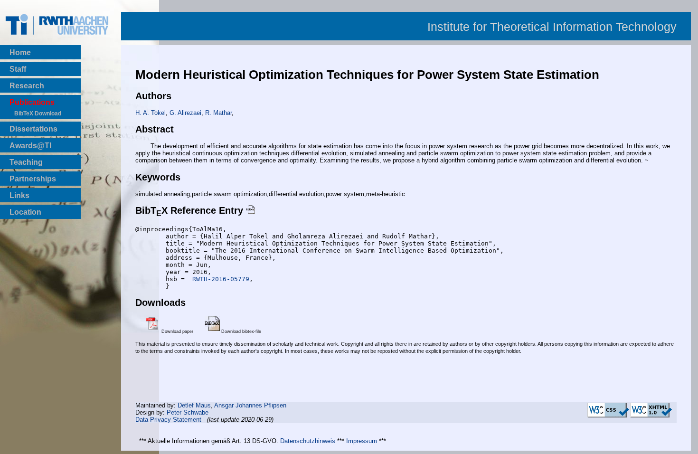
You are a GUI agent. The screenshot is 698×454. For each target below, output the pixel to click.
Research (26, 86)
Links (19, 195)
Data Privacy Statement (168, 419)
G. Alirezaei (185, 112)
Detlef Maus (194, 405)
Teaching (26, 162)
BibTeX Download (37, 113)
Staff (17, 69)
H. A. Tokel (150, 112)
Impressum (361, 441)
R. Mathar (218, 112)
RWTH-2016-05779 (219, 279)
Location (25, 212)
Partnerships (32, 179)
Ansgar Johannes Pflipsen (250, 405)
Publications (32, 102)
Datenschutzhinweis (307, 441)
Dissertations (33, 129)
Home (20, 52)
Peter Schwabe (187, 412)
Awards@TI (30, 146)
